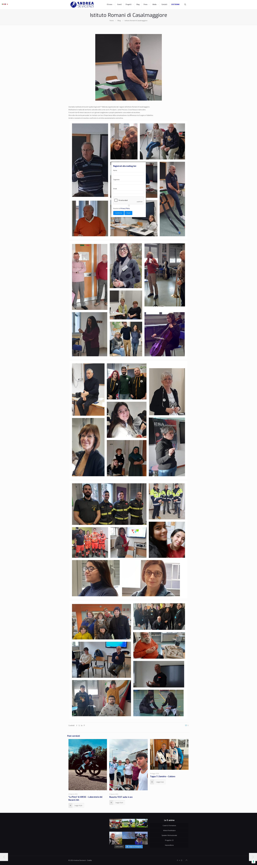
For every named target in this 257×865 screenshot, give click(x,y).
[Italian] (3, 4)
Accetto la (121, 208)
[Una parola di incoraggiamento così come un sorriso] (115, 825)
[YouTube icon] (179, 860)
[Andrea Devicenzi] (82, 4)
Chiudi (128, 213)
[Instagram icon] (181, 860)
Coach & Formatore (169, 826)
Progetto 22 (169, 840)
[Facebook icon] (177, 860)
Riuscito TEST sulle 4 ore (121, 797)
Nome (115, 170)
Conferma (118, 213)
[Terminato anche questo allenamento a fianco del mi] (141, 838)
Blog (119, 21)
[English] (5, 4)
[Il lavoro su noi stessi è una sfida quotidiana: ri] (128, 825)
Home (112, 21)
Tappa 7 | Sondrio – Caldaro (162, 776)
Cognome (116, 180)
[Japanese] (7, 4)
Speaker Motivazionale (169, 835)
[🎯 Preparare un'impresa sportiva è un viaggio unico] (128, 838)
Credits (89, 860)
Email (115, 189)
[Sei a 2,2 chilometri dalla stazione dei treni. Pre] (115, 838)
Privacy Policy (125, 208)
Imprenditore (169, 845)
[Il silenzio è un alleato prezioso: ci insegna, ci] (141, 825)
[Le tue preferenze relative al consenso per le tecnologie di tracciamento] (253, 861)
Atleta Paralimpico (169, 830)
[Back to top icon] (186, 860)
